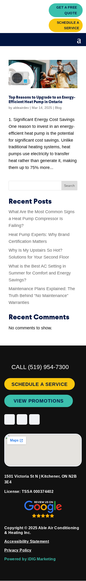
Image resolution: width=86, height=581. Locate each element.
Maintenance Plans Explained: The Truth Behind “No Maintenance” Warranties (42, 295)
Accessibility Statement (26, 541)
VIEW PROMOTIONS (39, 400)
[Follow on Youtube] (34, 419)
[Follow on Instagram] (9, 419)
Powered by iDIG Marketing (30, 559)
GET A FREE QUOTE (66, 10)
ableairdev (21, 108)
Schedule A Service (68, 25)
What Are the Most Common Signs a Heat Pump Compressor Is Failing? (42, 218)
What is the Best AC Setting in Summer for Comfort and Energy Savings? (40, 273)
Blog (58, 108)
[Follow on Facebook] (22, 419)
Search (69, 185)
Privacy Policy (18, 550)
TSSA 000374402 (38, 492)
